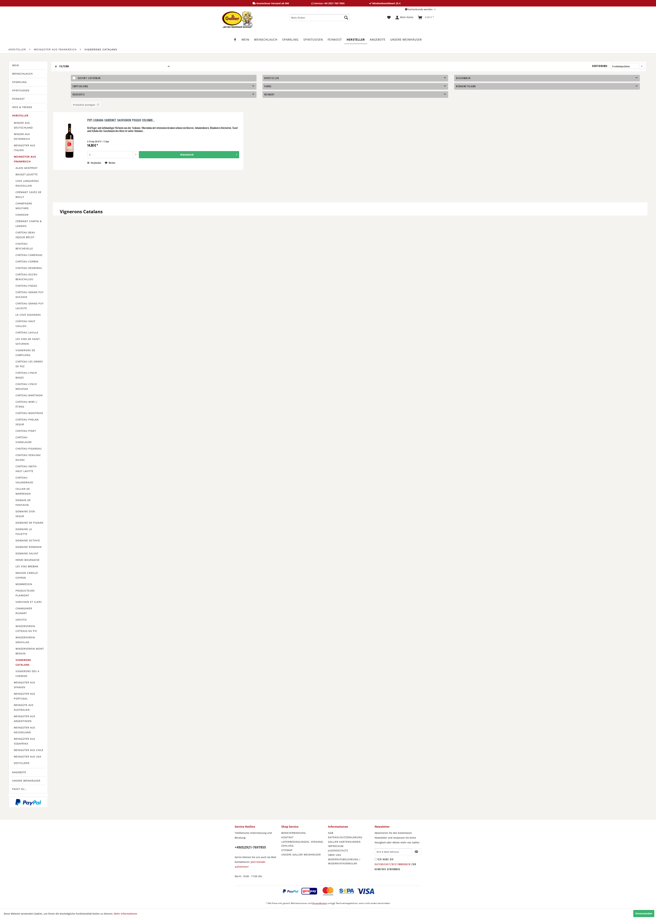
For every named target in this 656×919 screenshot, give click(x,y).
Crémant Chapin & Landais (29, 224)
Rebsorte (79, 94)
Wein (15, 65)
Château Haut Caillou (25, 324)
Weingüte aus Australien (23, 707)
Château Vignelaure (24, 440)
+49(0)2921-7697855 (250, 847)
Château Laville (27, 332)
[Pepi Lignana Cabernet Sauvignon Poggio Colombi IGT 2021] (69, 141)
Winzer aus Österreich (22, 136)
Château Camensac (29, 255)
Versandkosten (319, 903)
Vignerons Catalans (23, 662)
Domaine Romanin (29, 547)
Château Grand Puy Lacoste (30, 306)
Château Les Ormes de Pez (29, 364)
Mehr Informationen (125, 913)
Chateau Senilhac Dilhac (28, 457)
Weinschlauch (22, 73)
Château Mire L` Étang (27, 404)
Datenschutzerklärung (345, 837)
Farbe (268, 86)
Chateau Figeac (26, 285)
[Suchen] (346, 17)
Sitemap (287, 850)
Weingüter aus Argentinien (24, 719)
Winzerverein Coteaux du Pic (26, 629)
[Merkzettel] (388, 17)
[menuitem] (319, 17)
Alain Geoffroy (27, 168)
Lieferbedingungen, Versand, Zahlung (302, 843)
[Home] (235, 39)
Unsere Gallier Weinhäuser (301, 854)
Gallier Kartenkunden (344, 841)
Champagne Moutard (24, 206)
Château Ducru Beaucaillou (26, 277)
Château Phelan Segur (27, 422)
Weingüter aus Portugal (24, 696)
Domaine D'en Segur (25, 514)
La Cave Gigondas (28, 314)
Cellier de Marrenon (23, 491)
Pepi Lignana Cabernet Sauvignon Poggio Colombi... (121, 120)
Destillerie (22, 763)
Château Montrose (29, 413)
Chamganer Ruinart (24, 611)
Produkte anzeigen (84, 104)
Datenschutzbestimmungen (393, 864)
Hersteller (20, 115)
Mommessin (24, 584)
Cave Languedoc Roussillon (27, 183)
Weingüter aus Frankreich (25, 159)
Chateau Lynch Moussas (26, 386)
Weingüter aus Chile (28, 750)
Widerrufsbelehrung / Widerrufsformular (344, 861)
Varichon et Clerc (29, 602)
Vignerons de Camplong (25, 353)
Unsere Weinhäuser (26, 780)
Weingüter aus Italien (24, 148)
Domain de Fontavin (23, 503)
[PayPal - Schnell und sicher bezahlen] (28, 802)
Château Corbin (27, 261)
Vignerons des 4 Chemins (27, 674)
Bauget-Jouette (27, 174)
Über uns (334, 855)
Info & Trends (22, 107)
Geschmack (463, 78)
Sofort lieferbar (89, 78)
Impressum (336, 846)
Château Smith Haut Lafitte (26, 469)
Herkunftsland (466, 86)
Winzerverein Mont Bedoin (30, 651)
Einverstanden (643, 913)
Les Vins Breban (27, 566)
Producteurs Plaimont (25, 593)
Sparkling (19, 82)
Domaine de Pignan (29, 522)
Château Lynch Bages (26, 375)
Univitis (21, 619)
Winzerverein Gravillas (25, 640)
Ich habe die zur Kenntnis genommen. (395, 864)
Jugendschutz (338, 850)
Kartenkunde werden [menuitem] (420, 9)
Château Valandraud (24, 480)
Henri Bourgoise (28, 560)
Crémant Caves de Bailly (29, 195)
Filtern (64, 66)
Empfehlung (80, 86)
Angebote (19, 772)
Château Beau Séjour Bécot (25, 235)
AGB (330, 832)
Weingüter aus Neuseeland (24, 730)
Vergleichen (95, 162)
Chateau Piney (26, 430)
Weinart (269, 94)
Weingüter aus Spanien (24, 685)
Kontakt (287, 837)
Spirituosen (20, 90)
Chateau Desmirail (29, 268)
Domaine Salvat (27, 553)
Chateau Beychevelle (24, 246)
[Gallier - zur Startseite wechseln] (237, 18)
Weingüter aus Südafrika (24, 741)
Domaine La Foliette (24, 532)
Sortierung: (600, 66)
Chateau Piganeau (29, 448)
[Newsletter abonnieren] (416, 851)
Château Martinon (29, 395)
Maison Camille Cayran (27, 575)
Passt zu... (19, 789)
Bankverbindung (293, 832)
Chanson (22, 214)
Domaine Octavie (28, 540)
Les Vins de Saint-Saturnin (28, 341)
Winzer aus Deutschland (23, 125)
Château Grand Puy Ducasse (30, 295)
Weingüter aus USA (27, 756)
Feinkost (18, 98)
